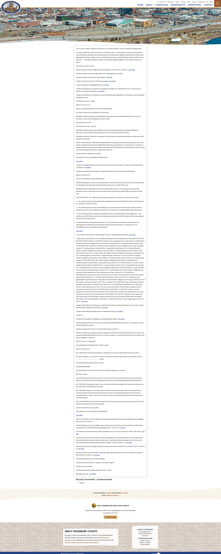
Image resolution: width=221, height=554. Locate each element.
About (149, 5)
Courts (189, 2)
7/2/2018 (108, 493)
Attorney (68, 542)
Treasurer (95, 542)
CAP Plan (183, 2)
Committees (161, 5)
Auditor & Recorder (77, 542)
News (211, 2)
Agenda (81, 482)
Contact (208, 5)
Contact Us (145, 535)
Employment (201, 2)
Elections (194, 2)
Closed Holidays (145, 544)
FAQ (207, 2)
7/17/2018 (124, 493)
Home (140, 5)
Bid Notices (170, 2)
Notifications (110, 517)
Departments (178, 5)
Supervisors (194, 5)
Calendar (177, 2)
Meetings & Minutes (57, 34)
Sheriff (86, 542)
